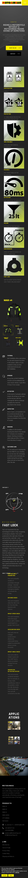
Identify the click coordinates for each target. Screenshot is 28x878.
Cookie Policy (6, 853)
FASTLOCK (5, 821)
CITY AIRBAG (5, 818)
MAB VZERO (5, 815)
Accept (4, 875)
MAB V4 (4, 806)
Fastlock (4, 487)
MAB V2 (4, 812)
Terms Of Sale (6, 847)
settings (17, 872)
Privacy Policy (6, 850)
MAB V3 (4, 809)
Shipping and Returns (8, 856)
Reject (11, 875)
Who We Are (5, 844)
